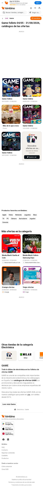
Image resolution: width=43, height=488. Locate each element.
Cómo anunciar (7, 466)
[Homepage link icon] (15, 409)
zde (28, 394)
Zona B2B (5, 469)
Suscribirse (37, 18)
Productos (5, 458)
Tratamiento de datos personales (22, 485)
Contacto (5, 450)
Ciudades (5, 455)
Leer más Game (9, 404)
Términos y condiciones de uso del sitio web (21, 482)
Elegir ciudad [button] (36, 13)
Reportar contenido (8, 453)
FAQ (3, 447)
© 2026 (21, 477)
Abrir (38, 3)
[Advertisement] (21, 53)
